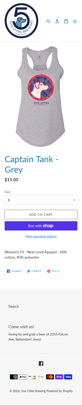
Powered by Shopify (59, 391)
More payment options (41, 236)
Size (7, 192)
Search (13, 306)
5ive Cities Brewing (33, 391)
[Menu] (74, 21)
